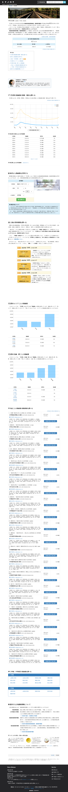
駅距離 (13, 184)
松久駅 (15, 392)
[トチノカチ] (8, 2)
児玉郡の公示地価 (45, 36)
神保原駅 (15, 399)
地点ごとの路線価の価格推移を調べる (19, 65)
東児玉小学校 (38, 682)
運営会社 (55, 769)
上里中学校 (12, 691)
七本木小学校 (26, 677)
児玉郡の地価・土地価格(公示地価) (29, 715)
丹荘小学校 (12, 682)
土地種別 (12, 195)
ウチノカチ (49, 745)
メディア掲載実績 (57, 774)
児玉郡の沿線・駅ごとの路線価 (17, 63)
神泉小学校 (25, 680)
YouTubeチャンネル (26, 779)
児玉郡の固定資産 (52, 36)
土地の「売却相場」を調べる (16, 58)
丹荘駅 (15, 389)
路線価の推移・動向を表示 (51, 421)
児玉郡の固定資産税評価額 (27, 731)
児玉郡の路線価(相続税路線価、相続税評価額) (31, 723)
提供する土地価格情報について (17, 68)
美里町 (13, 338)
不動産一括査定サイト (58, 776)
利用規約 (32, 788)
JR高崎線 (15, 397)
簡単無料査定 (42, 2)
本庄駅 (15, 396)
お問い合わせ (27, 788)
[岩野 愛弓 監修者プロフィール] (25, 81)
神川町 (13, 341)
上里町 (13, 345)
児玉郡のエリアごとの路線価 (16, 61)
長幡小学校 (49, 677)
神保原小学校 (38, 677)
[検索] (64, 2)
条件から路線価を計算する (16, 56)
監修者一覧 (56, 772)
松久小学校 (49, 682)
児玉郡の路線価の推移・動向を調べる (18, 54)
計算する (21, 199)
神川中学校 (49, 691)
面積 (14, 188)
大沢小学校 (25, 682)
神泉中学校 (37, 691)
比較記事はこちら (18, 239)
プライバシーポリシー (39, 788)
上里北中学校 (26, 691)
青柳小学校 (37, 680)
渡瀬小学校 (49, 680)
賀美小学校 (12, 680)
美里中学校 (12, 693)
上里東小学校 (13, 677)
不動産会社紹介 (57, 779)
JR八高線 (15, 390)
